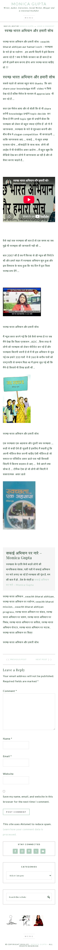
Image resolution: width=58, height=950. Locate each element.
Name (7, 738)
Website (8, 773)
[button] (29, 17)
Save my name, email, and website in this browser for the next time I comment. (28, 799)
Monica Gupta (29, 3)
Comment (10, 690)
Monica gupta (39, 944)
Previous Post (18, 659)
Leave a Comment (45, 26)
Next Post (41, 659)
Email (7, 756)
